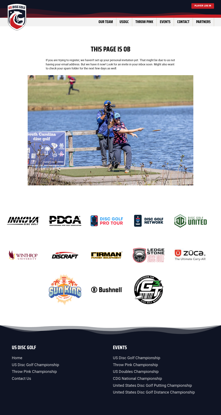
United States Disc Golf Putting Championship (152, 385)
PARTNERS (203, 22)
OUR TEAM (106, 22)
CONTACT (183, 22)
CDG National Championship (137, 378)
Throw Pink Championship (34, 371)
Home (17, 357)
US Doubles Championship (136, 371)
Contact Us (21, 378)
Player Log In (202, 6)
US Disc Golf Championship (35, 364)
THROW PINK (144, 22)
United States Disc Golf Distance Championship (154, 392)
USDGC (124, 22)
